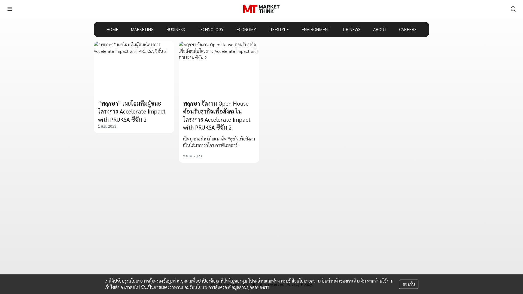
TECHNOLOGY (211, 29)
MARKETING (142, 29)
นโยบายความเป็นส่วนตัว (318, 281)
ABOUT (380, 29)
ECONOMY (246, 29)
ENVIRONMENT (316, 29)
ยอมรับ (409, 284)
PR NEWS (351, 29)
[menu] (9, 9)
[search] (513, 9)
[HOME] (261, 9)
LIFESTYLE (279, 29)
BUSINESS (175, 29)
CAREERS (407, 29)
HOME (112, 29)
